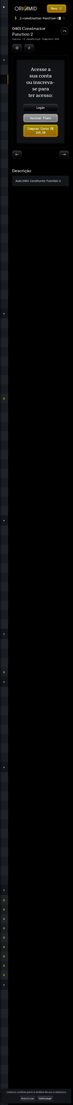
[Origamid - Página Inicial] (26, 8)
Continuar (45, 1098)
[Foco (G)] (29, 48)
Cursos (17, 39)
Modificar (27, 1098)
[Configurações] (17, 48)
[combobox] (39, 18)
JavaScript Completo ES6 (42, 39)
